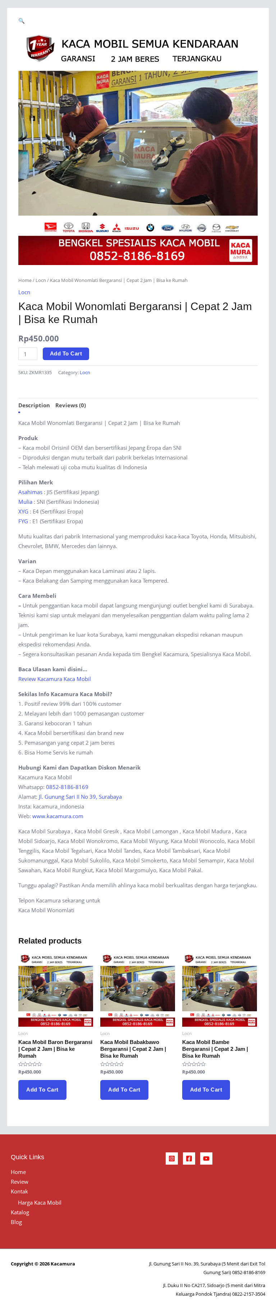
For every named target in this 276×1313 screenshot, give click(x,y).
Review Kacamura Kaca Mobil (54, 678)
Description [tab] (34, 405)
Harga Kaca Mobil (39, 1202)
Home (25, 280)
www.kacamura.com (57, 816)
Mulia (25, 501)
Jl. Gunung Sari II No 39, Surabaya (80, 796)
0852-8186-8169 (67, 786)
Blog (16, 1221)
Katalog (20, 1212)
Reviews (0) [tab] (70, 405)
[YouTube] (206, 1158)
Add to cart (66, 354)
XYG (23, 511)
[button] (21, 20)
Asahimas (30, 492)
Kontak (19, 1191)
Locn (41, 280)
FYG (23, 521)
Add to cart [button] (42, 1090)
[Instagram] (172, 1158)
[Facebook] (189, 1158)
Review (19, 1181)
